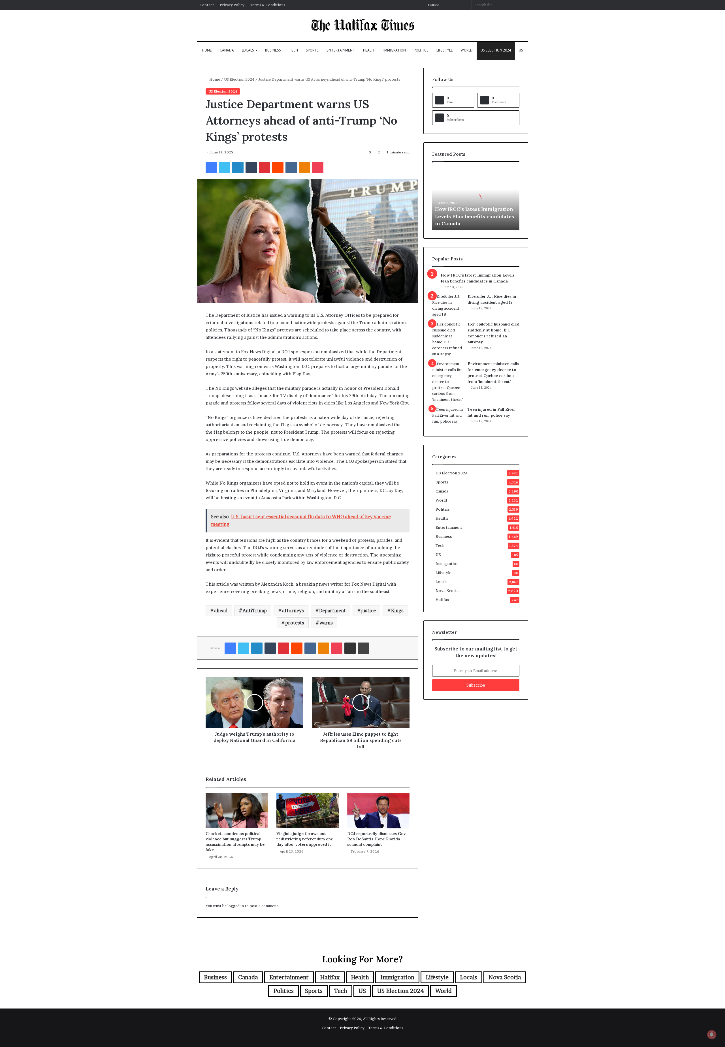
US (521, 50)
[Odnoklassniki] (304, 167)
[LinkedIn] (238, 167)
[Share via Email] (350, 648)
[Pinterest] (264, 167)
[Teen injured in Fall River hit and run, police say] (447, 417)
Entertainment (341, 50)
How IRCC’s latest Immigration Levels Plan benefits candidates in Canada (474, 216)
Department (332, 610)
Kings (397, 610)
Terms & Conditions (267, 5)
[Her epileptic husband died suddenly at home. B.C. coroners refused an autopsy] (447, 339)
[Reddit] (277, 167)
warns (326, 623)
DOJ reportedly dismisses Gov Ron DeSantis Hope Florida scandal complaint (376, 839)
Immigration (394, 50)
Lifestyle (444, 50)
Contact (207, 5)
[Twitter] (224, 167)
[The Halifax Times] (362, 26)
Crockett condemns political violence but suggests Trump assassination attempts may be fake (235, 841)
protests (294, 623)
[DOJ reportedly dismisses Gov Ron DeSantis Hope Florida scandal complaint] (378, 810)
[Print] (363, 648)
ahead (220, 610)
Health (369, 50)
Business (273, 50)
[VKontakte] (291, 167)
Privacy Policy (232, 5)
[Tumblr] (251, 167)
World (467, 50)
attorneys (293, 610)
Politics (421, 50)
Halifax (442, 599)
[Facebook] (211, 167)
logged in (235, 905)
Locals (248, 50)
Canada (227, 50)
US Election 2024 (496, 50)
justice (368, 610)
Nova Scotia (447, 590)
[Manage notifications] (711, 1034)
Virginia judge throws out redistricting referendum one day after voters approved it (304, 839)
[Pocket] (317, 167)
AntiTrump (255, 610)
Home (207, 50)
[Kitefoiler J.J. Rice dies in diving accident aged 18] (447, 305)
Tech (293, 50)
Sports (312, 50)
